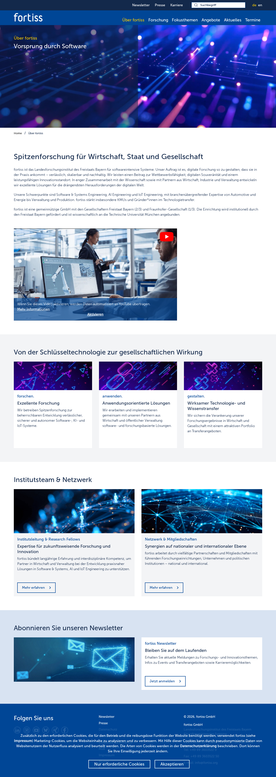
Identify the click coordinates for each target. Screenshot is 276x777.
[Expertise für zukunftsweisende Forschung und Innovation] (74, 511)
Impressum (23, 741)
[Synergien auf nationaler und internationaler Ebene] (201, 511)
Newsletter (141, 5)
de (254, 5)
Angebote (211, 20)
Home (18, 133)
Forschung (158, 20)
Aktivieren (95, 314)
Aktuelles (233, 20)
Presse (160, 5)
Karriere (176, 5)
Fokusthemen (185, 20)
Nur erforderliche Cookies (119, 764)
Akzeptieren (172, 764)
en (260, 5)
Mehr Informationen (33, 309)
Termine (252, 20)
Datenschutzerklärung (198, 746)
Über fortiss (133, 20)
